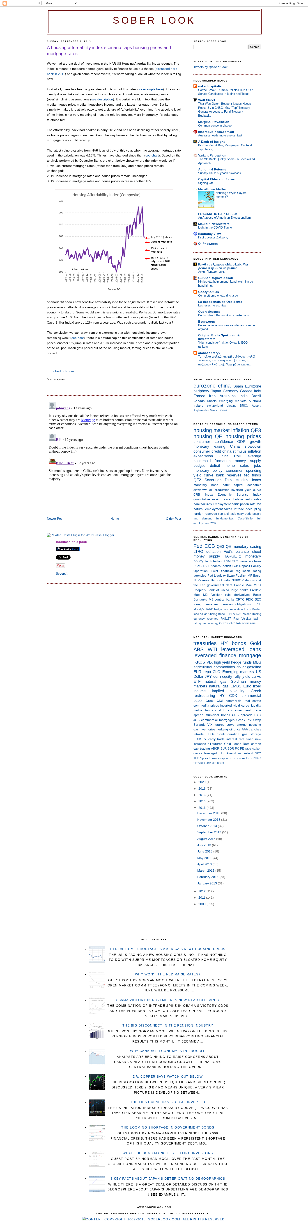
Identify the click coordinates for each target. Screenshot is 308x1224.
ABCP (215, 748)
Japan (216, 391)
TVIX (249, 758)
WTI (212, 649)
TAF (238, 623)
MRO (257, 585)
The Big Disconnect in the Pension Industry (167, 1025)
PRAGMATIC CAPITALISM (217, 214)
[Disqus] (114, 456)
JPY (208, 676)
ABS (198, 649)
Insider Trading (251, 614)
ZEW (213, 523)
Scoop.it (61, 573)
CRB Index (203, 494)
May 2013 (204, 858)
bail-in (257, 618)
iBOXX (220, 763)
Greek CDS (214, 701)
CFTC (240, 599)
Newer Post (55, 518)
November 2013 (209, 819)
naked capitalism (211, 86)
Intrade (239, 509)
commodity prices (206, 705)
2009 (202, 904)
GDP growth (249, 442)
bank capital (233, 485)
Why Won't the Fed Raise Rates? (168, 974)
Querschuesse (209, 311)
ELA (232, 614)
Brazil (256, 396)
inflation (240, 430)
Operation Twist (205, 571)
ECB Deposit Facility (246, 566)
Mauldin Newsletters (214, 224)
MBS (257, 662)
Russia (212, 401)
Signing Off (205, 183)
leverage (254, 456)
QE (218, 436)
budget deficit (206, 465)
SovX (221, 734)
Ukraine (231, 405)
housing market (211, 430)
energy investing (249, 724)
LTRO (198, 551)
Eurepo (228, 710)
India (243, 396)
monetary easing (209, 446)
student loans (248, 480)
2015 (202, 795)
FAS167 (226, 618)
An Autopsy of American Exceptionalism (224, 217)
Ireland (198, 405)
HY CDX (228, 696)
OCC (222, 623)
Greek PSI (244, 720)
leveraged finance (214, 655)
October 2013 (207, 826)
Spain (238, 386)
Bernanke (200, 599)
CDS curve (237, 758)
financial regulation (235, 571)
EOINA (245, 623)
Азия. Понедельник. (211, 271)
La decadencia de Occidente (220, 302)
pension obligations (236, 604)
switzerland (215, 405)
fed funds (252, 475)
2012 (202, 891)
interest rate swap (239, 739)
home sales (237, 465)
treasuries (205, 643)
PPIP (252, 623)
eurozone (204, 386)
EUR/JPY (200, 739)
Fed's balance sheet (242, 551)
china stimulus (234, 451)
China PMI (230, 456)
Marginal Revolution (213, 122)
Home (114, 518)
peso (214, 758)
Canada (199, 401)
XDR (208, 763)
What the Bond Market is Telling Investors (168, 1153)
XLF (213, 763)
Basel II (223, 614)
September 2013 (209, 832)
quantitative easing (207, 499)
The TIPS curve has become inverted (167, 1102)
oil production (219, 490)
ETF (196, 681)
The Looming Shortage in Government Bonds (167, 1127)
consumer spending (243, 470)
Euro (247, 686)
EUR (197, 672)
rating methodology (205, 623)
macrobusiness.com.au (216, 132)
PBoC (197, 566)
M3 (259, 504)
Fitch (247, 609)
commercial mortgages (217, 720)
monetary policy (208, 470)
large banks (239, 590)
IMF (249, 575)
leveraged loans (241, 649)
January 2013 (207, 883)
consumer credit (207, 451)
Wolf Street (206, 100)
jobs (257, 465)
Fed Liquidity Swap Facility (226, 575)
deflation (213, 551)
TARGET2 (232, 556)
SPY (258, 753)
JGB (196, 720)
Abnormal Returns (212, 169)
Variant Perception (212, 155)
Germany (230, 391)
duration (233, 734)
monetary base (205, 485)
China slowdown (245, 446)
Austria (256, 405)
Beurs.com (206, 321)
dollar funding (208, 614)
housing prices (243, 436)
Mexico (214, 410)
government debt (219, 585)
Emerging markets (232, 401)
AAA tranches (251, 729)
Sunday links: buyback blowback (219, 173)
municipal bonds (217, 715)
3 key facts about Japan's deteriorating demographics (167, 1178)
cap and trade (227, 513)
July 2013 (204, 845)
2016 (202, 788)
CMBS (235, 686)
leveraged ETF (214, 753)
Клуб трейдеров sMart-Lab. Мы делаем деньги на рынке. (223, 266)
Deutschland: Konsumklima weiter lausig (224, 315)
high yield (222, 662)
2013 (202, 807)
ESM (227, 561)
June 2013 (205, 851)
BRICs (244, 405)
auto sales (253, 499)
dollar (241, 667)
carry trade (244, 513)
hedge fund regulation (228, 609)
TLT (195, 763)
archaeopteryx (209, 353)
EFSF (257, 604)
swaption (223, 758)
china (224, 386)
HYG (257, 715)
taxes (228, 509)
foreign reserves (205, 513)
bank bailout (214, 561)
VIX (210, 662)
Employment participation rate (234, 504)
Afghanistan (201, 410)
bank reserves (228, 475)
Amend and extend (239, 753)
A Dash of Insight (211, 141)
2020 (202, 782)
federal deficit (221, 566)
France (199, 396)
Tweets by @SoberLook (210, 67)
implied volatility (228, 691)
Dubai (223, 410)
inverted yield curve (246, 490)
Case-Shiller (245, 518)
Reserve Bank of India (214, 580)
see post (77, 338)
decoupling (253, 509)
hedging (222, 729)
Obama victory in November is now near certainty (168, 1000)
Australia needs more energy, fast (220, 135)
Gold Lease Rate (237, 744)
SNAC (230, 623)
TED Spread (201, 758)
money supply (248, 461)
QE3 (256, 430)
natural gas (216, 681)
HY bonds (233, 643)
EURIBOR (227, 748)
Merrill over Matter (212, 189)
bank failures (202, 504)
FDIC (249, 599)
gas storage (251, 734)
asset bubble (233, 499)
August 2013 (206, 839)
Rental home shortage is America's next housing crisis (167, 949)
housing (202, 436)
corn (217, 676)
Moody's (198, 609)
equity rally (231, 676)
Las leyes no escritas (212, 305)
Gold (255, 643)
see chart (152, 155)
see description (102, 99)
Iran (212, 396)
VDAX (201, 763)
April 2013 (205, 864)
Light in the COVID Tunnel (215, 227)
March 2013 (206, 870)
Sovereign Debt (219, 480)
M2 (205, 594)
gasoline (254, 667)
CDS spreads (242, 715)
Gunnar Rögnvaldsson (215, 278)
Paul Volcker (242, 618)
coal (218, 710)
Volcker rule (221, 594)
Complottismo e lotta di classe (218, 295)
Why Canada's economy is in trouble (167, 1051)
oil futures (215, 744)
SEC (258, 599)
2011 (202, 897)
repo (207, 672)
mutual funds (203, 710)
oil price (235, 729)
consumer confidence (213, 442)
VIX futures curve (220, 724)
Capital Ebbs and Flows (216, 179)
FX (237, 748)
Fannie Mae (243, 585)
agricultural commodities (214, 667)
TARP (209, 609)
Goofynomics (208, 292)
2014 (202, 801)
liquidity (256, 705)
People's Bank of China (211, 590)
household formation (211, 461)
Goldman (238, 681)
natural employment (208, 509)
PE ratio (245, 748)
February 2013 (208, 877)
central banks (224, 599)
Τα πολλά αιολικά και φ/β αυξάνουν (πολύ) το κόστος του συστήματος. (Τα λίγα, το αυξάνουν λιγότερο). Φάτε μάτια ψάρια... (226, 360)
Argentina (228, 396)
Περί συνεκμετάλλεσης (213, 237)
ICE (238, 614)
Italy (257, 391)
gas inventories (204, 729)
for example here (150, 89)
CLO (216, 672)
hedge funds (241, 662)
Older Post (173, 518)
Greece (246, 391)
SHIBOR (238, 580)
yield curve (203, 475)
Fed (197, 546)
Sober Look (154, 20)
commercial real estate (243, 701)
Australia (255, 401)
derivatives (242, 594)
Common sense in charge (215, 125)
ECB (209, 546)
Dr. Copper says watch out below (168, 1076)
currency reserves (205, 618)
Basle (257, 594)
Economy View (209, 234)
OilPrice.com (208, 243)
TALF (206, 566)
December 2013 (209, 813)
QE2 (197, 480)
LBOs (210, 734)
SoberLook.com (62, 371)
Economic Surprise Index (239, 494)
